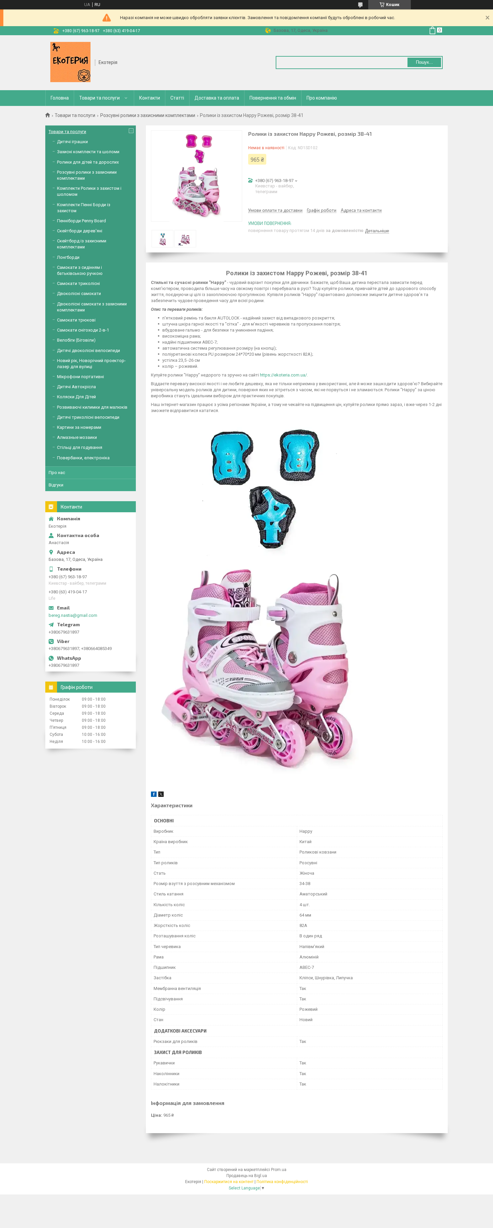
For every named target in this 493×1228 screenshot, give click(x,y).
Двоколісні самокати (79, 293)
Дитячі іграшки (72, 141)
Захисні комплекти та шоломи (88, 151)
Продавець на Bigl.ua (246, 1175)
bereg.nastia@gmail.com (73, 615)
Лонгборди (68, 257)
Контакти (149, 98)
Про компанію (322, 98)
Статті (177, 98)
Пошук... (424, 62)
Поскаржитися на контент (229, 1181)
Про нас (57, 472)
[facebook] (154, 795)
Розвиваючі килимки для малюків (92, 407)
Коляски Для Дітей (76, 396)
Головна (60, 98)
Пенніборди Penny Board (81, 220)
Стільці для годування (79, 447)
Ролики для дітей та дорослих (88, 162)
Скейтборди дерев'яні (79, 230)
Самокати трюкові (76, 320)
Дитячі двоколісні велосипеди (88, 350)
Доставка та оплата (217, 98)
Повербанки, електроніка (83, 457)
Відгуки (56, 484)
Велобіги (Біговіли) (76, 340)
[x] (161, 795)
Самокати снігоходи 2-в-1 (83, 330)
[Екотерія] (70, 62)
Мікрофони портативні (80, 376)
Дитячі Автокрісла (76, 386)
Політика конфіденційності (282, 1181)
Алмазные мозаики (77, 437)
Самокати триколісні (78, 283)
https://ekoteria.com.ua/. (284, 374)
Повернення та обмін (273, 98)
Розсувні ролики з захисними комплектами (147, 115)
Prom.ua (278, 1169)
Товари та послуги (99, 98)
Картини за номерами (79, 427)
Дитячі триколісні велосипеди (88, 417)
